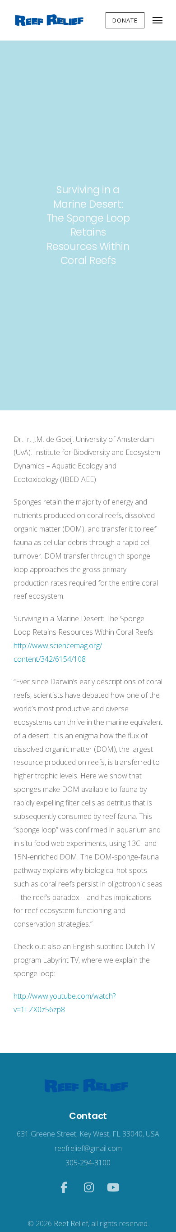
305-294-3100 (88, 1163)
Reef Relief (71, 1223)
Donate (125, 20)
